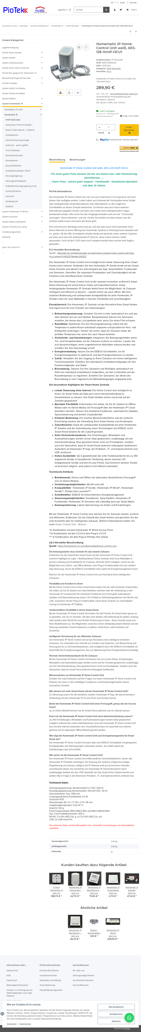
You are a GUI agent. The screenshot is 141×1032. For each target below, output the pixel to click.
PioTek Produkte (9, 83)
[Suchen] (106, 10)
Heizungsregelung (14, 176)
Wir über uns (79, 970)
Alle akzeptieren (116, 1007)
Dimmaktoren (12, 160)
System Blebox (9, 98)
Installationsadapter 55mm (18, 170)
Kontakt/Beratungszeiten (51, 990)
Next (134, 886)
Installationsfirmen (48, 975)
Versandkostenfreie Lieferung (124, 93)
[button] (115, 9)
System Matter (9, 57)
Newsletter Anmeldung (50, 980)
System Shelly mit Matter (13, 93)
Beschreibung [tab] (57, 159)
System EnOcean (10, 216)
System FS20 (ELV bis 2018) (14, 227)
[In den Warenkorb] (51, 40)
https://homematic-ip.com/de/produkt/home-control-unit (87, 546)
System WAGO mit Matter (14, 88)
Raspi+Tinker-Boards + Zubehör (20, 130)
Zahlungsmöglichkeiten (83, 975)
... (3, 242)
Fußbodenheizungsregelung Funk (21, 186)
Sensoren (10, 196)
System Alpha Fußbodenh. (14, 221)
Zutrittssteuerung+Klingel (17, 140)
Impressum (12, 1024)
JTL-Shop (126, 1028)
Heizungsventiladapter (16, 181)
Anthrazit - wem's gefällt (17, 145)
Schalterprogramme (11, 232)
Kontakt (133, 2)
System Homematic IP (12, 103)
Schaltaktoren (12, 135)
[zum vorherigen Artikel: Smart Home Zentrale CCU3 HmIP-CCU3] (130, 31)
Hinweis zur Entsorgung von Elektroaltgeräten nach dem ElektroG (19, 993)
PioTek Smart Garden (12, 52)
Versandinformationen (83, 980)
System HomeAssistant (12, 62)
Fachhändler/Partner (49, 970)
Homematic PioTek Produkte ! (19, 125)
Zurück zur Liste (10, 26)
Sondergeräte (12, 201)
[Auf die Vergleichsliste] (79, 47)
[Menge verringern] (99, 127)
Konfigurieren (116, 1014)
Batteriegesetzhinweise (17, 985)
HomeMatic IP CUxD (13, 109)
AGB (8, 975)
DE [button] (112, 2)
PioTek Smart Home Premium (15, 68)
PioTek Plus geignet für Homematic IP (19, 73)
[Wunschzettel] (121, 9)
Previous (53, 886)
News (122, 2)
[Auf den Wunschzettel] (86, 47)
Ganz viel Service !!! (11, 247)
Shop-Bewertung (47, 985)
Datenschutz (25, 1024)
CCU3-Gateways (13, 150)
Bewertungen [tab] (77, 159)
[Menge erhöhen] (109, 133)
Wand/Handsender (14, 155)
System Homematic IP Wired (15, 211)
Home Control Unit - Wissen (71, 524)
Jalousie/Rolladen (13, 165)
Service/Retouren (81, 985)
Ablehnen (116, 1021)
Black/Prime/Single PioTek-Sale (16, 78)
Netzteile (6, 237)
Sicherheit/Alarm (13, 191)
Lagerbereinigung (10, 47)
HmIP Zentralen (113, 68)
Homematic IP (11, 114)
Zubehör (9, 206)
